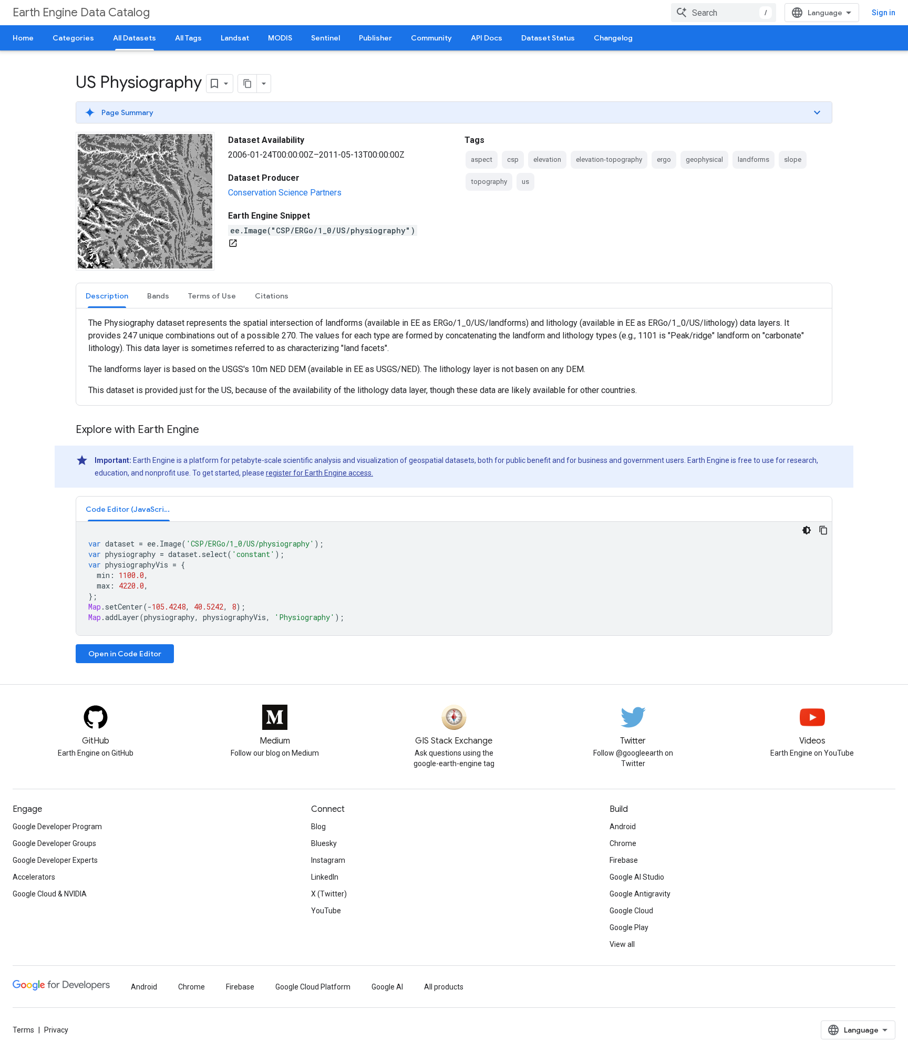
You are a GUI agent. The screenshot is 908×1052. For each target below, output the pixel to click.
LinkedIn (324, 877)
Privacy (56, 1030)
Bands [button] (158, 296)
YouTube (326, 910)
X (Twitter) (329, 894)
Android (623, 826)
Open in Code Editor (124, 653)
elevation (547, 159)
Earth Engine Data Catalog (81, 12)
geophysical (704, 159)
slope (792, 159)
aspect (481, 159)
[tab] (107, 295)
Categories (73, 38)
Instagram (328, 860)
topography (489, 181)
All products (443, 987)
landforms (753, 159)
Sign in (883, 12)
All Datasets (134, 38)
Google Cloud (631, 910)
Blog (318, 826)
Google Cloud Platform (312, 987)
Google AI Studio (637, 877)
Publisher (375, 38)
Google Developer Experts (55, 860)
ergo (664, 159)
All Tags (188, 38)
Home (23, 38)
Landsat (235, 38)
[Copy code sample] (823, 530)
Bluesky (324, 843)
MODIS (280, 38)
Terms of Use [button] (212, 296)
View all (622, 944)
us (525, 181)
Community (431, 38)
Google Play (629, 927)
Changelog (613, 38)
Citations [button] (271, 296)
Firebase (624, 860)
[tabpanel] (454, 357)
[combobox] (723, 12)
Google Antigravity (640, 894)
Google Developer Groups (54, 843)
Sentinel (325, 38)
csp (513, 159)
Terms (23, 1030)
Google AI (387, 987)
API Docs (486, 38)
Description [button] (107, 296)
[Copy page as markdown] (247, 83)
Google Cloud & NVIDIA (50, 894)
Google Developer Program (57, 826)
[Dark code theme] (806, 530)
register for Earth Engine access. (319, 473)
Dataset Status (548, 38)
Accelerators (34, 877)
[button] (454, 112)
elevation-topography (609, 159)
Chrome (623, 843)
